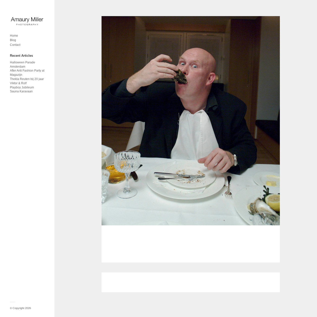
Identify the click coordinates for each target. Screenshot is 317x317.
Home (14, 35)
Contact (15, 45)
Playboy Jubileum (22, 87)
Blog (13, 40)
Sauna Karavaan (21, 91)
